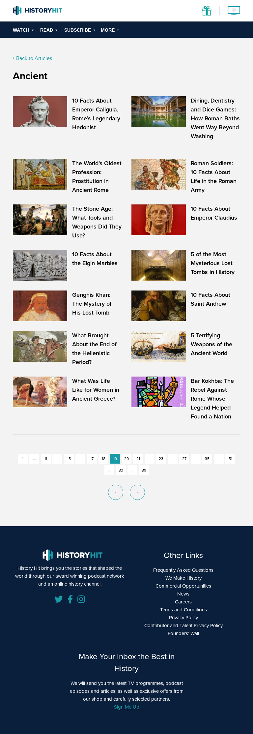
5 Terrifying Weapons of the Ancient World (211, 344)
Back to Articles (33, 58)
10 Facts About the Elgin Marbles (95, 258)
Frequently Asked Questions (183, 570)
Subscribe (77, 30)
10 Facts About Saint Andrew (210, 299)
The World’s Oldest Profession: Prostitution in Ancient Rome (97, 176)
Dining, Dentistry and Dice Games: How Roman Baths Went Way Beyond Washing (215, 118)
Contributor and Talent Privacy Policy (183, 625)
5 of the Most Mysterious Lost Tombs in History (213, 263)
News (183, 593)
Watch (21, 30)
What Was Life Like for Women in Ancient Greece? (95, 390)
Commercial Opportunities (183, 586)
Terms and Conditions (183, 609)
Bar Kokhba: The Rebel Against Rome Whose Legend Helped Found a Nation (212, 399)
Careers (183, 601)
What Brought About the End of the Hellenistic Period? (94, 348)
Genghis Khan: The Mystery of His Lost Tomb (92, 304)
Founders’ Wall (183, 633)
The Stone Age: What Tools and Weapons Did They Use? (97, 222)
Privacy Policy (183, 617)
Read (46, 30)
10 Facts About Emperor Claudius (214, 213)
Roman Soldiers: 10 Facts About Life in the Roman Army (214, 176)
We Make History (183, 578)
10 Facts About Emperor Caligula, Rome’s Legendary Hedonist (96, 114)
